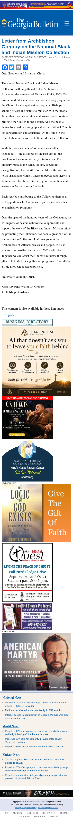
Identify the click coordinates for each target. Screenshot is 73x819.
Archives (32, 813)
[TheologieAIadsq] (36, 394)
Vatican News (11, 754)
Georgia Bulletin (29, 23)
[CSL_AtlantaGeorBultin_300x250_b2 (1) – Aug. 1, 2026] (27, 437)
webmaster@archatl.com (48, 808)
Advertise (39, 816)
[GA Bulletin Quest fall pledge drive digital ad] (27, 601)
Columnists (48, 813)
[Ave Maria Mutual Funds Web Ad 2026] (36, 797)
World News (11, 726)
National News (12, 697)
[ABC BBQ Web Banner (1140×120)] (36, 7)
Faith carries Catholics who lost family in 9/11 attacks (33, 710)
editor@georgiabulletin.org (25, 808)
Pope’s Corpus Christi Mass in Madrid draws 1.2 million (34, 746)
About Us (18, 813)
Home (6, 813)
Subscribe (24, 816)
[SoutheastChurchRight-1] (27, 629)
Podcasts (64, 813)
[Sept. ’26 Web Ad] (27, 480)
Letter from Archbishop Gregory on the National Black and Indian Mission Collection (36, 46)
